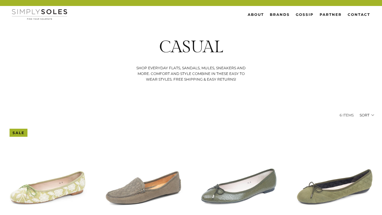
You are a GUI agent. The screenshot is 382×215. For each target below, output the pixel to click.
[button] (367, 115)
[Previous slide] (16, 177)
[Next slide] (79, 177)
